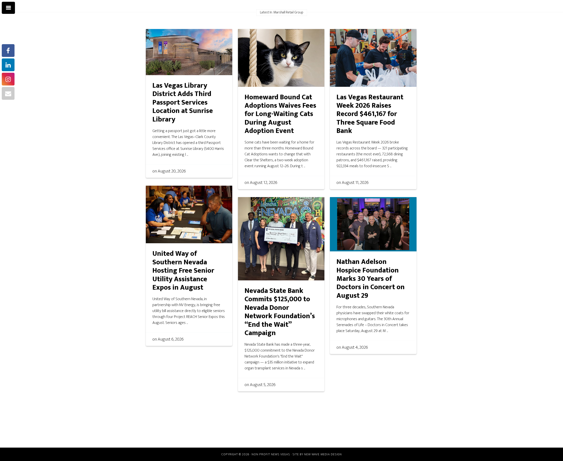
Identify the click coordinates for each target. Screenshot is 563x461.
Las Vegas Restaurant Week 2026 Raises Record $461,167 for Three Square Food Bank (369, 114)
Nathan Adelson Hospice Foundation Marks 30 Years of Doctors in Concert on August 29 (370, 278)
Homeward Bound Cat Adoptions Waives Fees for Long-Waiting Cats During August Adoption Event (280, 114)
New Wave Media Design (323, 454)
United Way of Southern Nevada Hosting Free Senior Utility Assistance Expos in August (183, 270)
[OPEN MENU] (8, 8)
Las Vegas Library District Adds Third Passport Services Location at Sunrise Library (182, 102)
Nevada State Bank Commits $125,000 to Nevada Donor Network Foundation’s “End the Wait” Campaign (280, 312)
